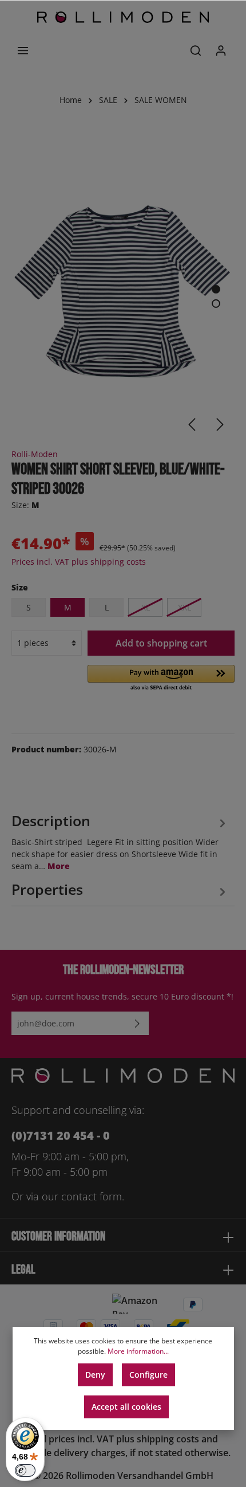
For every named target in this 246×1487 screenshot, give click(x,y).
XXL (184, 607)
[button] (161, 678)
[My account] (220, 50)
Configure (148, 1374)
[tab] (120, 840)
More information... (138, 1351)
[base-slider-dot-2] (216, 303)
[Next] (220, 424)
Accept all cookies (126, 1406)
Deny (95, 1374)
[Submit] (137, 1023)
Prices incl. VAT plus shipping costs (78, 561)
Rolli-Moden (34, 454)
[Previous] (191, 424)
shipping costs (168, 1439)
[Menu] (22, 50)
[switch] (25, 1470)
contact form (91, 1196)
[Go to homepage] (123, 17)
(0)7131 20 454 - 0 (60, 1135)
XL (145, 607)
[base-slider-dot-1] (216, 289)
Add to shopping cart (161, 643)
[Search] (195, 50)
